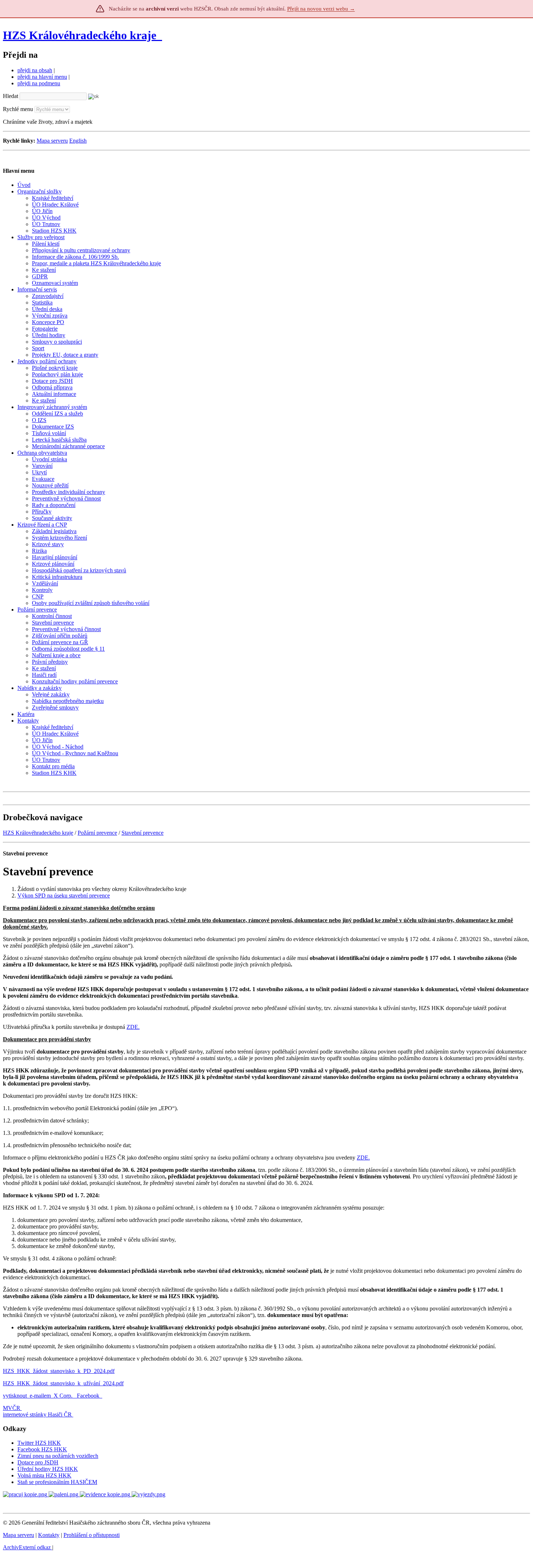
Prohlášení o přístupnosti (91, 1535)
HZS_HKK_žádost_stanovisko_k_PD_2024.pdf (59, 1371)
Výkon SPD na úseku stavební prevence (63, 895)
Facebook (89, 1396)
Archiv (27, 1547)
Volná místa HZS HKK (44, 1475)
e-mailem (40, 1396)
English (78, 141)
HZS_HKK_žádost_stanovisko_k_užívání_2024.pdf (63, 1383)
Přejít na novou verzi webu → (321, 9)
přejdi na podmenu (38, 83)
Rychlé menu (18, 109)
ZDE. (133, 1027)
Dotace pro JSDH (37, 1462)
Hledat (10, 96)
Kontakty (48, 1535)
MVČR (11, 1408)
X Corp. (64, 1396)
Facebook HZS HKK (42, 1449)
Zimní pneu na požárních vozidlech (57, 1456)
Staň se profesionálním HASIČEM (57, 1482)
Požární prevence (97, 833)
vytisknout (15, 1396)
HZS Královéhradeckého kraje (79, 35)
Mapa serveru (52, 141)
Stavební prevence (142, 833)
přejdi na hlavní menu (42, 77)
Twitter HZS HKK (39, 1443)
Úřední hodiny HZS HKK (47, 1469)
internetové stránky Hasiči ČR (37, 1414)
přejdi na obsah (34, 70)
